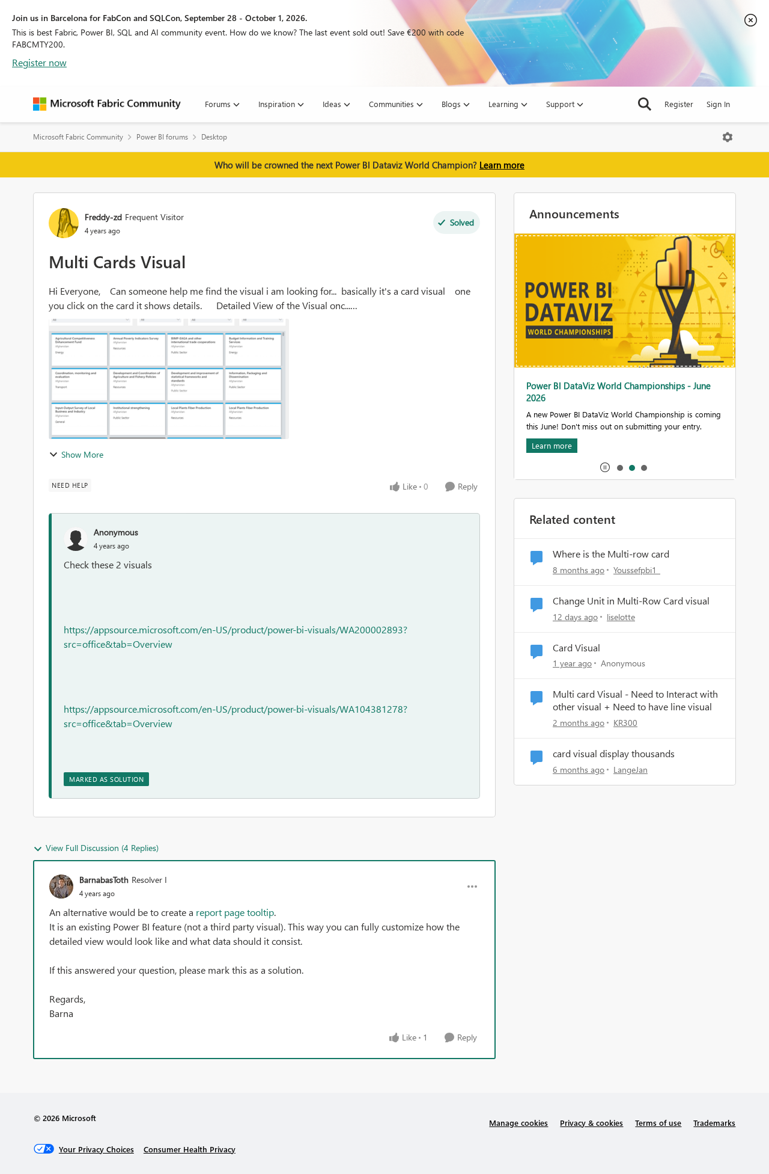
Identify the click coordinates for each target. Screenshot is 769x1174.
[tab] (619, 467)
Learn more (501, 165)
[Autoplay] (605, 467)
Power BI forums (162, 136)
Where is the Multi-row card (611, 554)
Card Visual (576, 648)
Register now (39, 62)
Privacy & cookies (591, 1122)
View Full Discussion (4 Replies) (102, 847)
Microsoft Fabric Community (78, 136)
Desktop (214, 136)
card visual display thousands (614, 754)
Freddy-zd (103, 217)
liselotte (621, 616)
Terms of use (658, 1122)
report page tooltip (235, 912)
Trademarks (714, 1122)
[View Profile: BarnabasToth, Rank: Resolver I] (61, 886)
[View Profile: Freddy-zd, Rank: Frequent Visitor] (64, 223)
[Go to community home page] (107, 104)
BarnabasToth (104, 879)
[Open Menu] (727, 137)
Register (678, 104)
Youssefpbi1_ (636, 570)
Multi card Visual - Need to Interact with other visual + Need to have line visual (635, 700)
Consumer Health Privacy (190, 1149)
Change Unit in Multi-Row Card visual (631, 601)
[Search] (644, 104)
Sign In (718, 104)
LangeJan (630, 769)
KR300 (625, 722)
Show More (82, 454)
